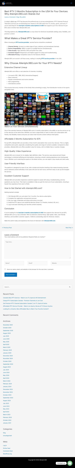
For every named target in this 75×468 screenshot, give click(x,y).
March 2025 (6, 347)
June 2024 (6, 372)
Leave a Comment (9, 17)
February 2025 (7, 350)
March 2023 (6, 414)
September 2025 (8, 330)
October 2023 (7, 395)
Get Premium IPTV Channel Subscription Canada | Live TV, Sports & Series (25, 303)
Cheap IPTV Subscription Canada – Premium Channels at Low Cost (23, 300)
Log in (5, 445)
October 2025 (7, 327)
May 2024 (6, 375)
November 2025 (8, 325)
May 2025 (6, 341)
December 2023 (8, 389)
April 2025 (6, 344)
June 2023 (6, 406)
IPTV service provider (22, 42)
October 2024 (7, 361)
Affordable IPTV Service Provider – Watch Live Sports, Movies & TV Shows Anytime (27, 306)
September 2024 (8, 364)
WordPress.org (7, 454)
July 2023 (6, 403)
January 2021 (7, 423)
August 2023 (7, 400)
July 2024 (6, 369)
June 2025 (6, 339)
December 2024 (8, 355)
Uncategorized (7, 435)
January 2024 (7, 386)
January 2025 (7, 353)
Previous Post (7, 227)
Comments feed (8, 451)
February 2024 (7, 383)
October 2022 (7, 420)
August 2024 (7, 367)
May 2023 (6, 409)
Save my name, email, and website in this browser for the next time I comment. (30, 269)
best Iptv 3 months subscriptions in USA (31, 25)
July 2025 (6, 336)
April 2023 (6, 411)
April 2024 (6, 378)
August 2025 (7, 333)
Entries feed (6, 448)
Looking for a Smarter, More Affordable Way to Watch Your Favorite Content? (26, 309)
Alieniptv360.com (23, 31)
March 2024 (6, 381)
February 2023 (7, 417)
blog (18, 17)
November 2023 (8, 392)
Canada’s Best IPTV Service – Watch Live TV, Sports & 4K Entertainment (24, 297)
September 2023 (8, 397)
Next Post (69, 227)
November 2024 (8, 358)
